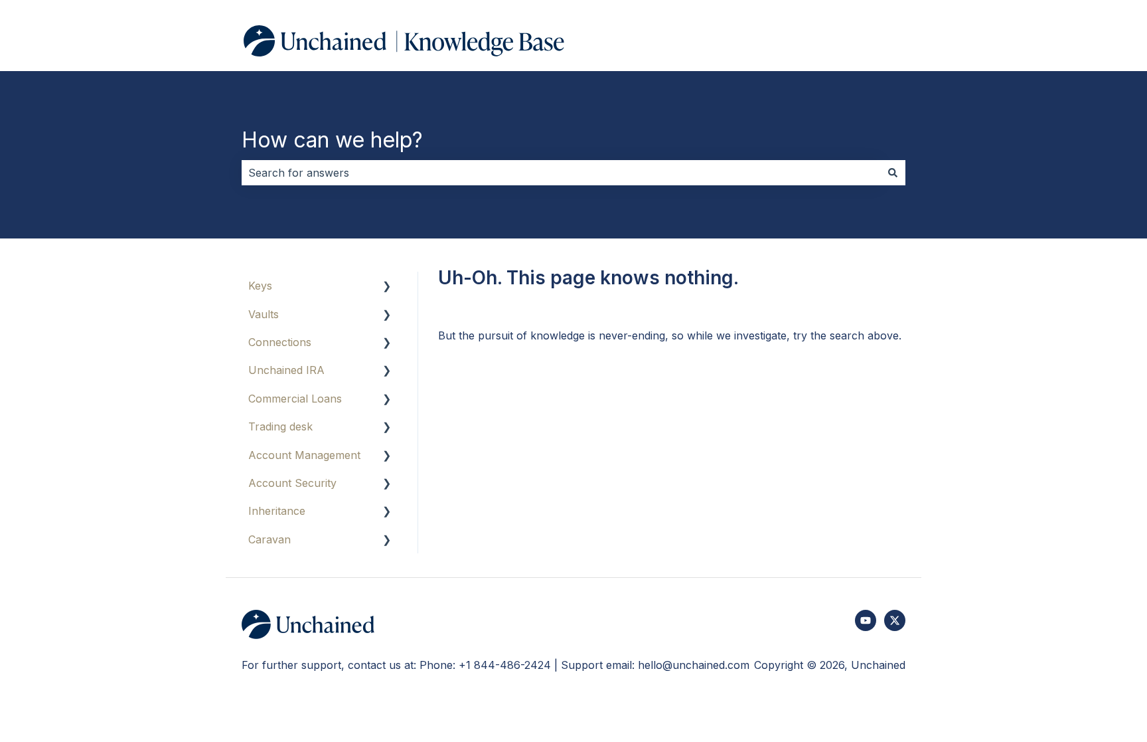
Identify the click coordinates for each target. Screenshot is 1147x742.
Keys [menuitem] (260, 285)
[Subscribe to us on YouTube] (865, 620)
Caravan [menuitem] (269, 539)
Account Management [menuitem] (304, 455)
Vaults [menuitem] (263, 314)
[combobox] (561, 172)
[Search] (892, 172)
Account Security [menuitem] (292, 483)
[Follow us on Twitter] (894, 620)
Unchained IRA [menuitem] (286, 370)
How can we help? (332, 140)
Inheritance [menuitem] (276, 510)
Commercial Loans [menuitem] (295, 398)
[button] (387, 286)
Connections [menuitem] (279, 342)
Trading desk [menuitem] (280, 426)
